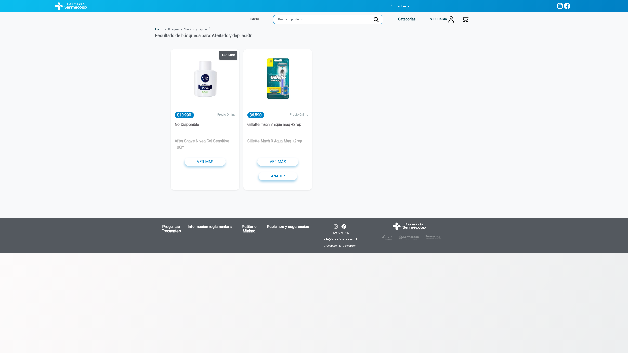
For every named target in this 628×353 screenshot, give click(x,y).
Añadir (278, 176)
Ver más (205, 161)
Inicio (158, 29)
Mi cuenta (439, 19)
